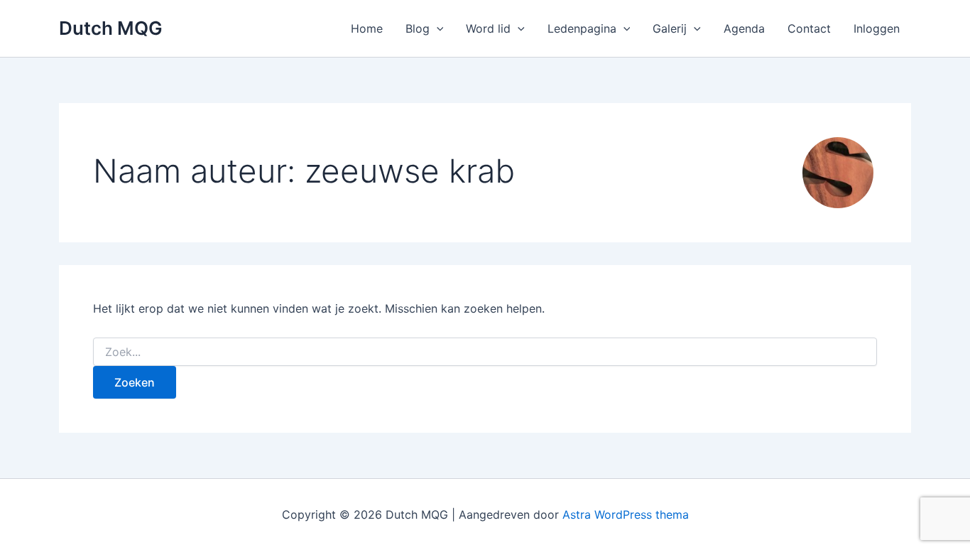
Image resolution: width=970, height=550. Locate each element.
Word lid (488, 28)
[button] (437, 28)
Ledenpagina (581, 28)
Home (367, 28)
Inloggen (877, 28)
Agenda (744, 28)
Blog (417, 28)
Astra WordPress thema (625, 514)
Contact (809, 28)
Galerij (670, 28)
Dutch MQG (111, 28)
